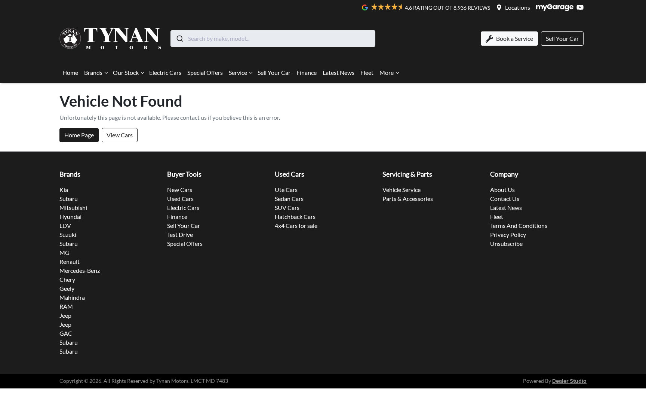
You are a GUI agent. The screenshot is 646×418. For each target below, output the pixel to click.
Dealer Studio (569, 381)
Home (70, 72)
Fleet (366, 72)
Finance (306, 72)
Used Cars (180, 198)
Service (238, 72)
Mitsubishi (73, 207)
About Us (502, 189)
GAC (65, 333)
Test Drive (180, 234)
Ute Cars (286, 189)
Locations (517, 7)
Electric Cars (165, 72)
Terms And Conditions (518, 225)
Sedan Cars (289, 198)
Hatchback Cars (295, 216)
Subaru (68, 198)
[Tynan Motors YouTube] (581, 7)
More (386, 72)
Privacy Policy (508, 234)
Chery (67, 279)
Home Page (79, 134)
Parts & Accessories (407, 198)
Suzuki (67, 234)
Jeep (65, 315)
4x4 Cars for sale (296, 225)
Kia (63, 189)
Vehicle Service (401, 189)
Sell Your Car (274, 72)
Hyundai (70, 216)
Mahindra (72, 297)
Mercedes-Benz (79, 270)
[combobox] (272, 38)
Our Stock (126, 72)
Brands (93, 72)
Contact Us (504, 198)
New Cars (179, 189)
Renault (69, 261)
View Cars (120, 134)
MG (64, 252)
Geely (66, 288)
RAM (66, 306)
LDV (65, 225)
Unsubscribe (506, 243)
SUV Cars (287, 207)
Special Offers (205, 72)
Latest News (338, 72)
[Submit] (179, 38)
